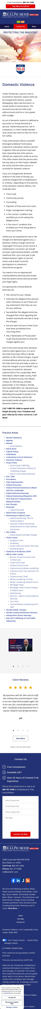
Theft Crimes (11, 537)
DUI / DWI (10, 476)
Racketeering (15, 593)
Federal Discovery (13, 485)
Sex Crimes (11, 532)
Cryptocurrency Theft (19, 576)
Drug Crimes (11, 462)
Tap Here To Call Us (20, 6)
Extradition (11, 479)
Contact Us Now (20, 834)
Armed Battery (16, 446)
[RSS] (28, 880)
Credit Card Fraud (17, 562)
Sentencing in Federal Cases (18, 515)
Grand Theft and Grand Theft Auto (24, 546)
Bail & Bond (11, 449)
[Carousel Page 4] (27, 666)
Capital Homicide (17, 510)
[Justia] (23, 880)
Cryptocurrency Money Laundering (24, 568)
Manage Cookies (11, 943)
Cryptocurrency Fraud (19, 565)
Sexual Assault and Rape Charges (23, 535)
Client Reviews (20, 679)
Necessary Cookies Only (11, 1003)
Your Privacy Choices (16, 940)
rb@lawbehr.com (10, 872)
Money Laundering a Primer (21, 579)
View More (20, 738)
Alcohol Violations (14, 437)
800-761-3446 (18, 865)
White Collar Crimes (14, 554)
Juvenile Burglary (17, 549)
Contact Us (20, 26)
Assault (9, 443)
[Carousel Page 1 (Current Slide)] (13, 666)
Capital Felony (12, 451)
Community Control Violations (19, 457)
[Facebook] (13, 880)
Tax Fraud (14, 601)
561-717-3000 (15, 868)
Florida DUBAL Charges (16, 610)
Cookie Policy (32, 940)
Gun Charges (11, 504)
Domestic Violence (14, 460)
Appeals (9, 440)
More (34, 26)
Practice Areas (10, 432)
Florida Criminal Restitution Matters (21, 612)
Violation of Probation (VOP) (18, 551)
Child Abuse (11, 454)
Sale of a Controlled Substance (22, 474)
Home (7, 26)
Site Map (20, 919)
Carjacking (14, 543)
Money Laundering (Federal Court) (24, 582)
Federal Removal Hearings (17, 493)
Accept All (11, 997)
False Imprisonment (14, 482)
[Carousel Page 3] (22, 666)
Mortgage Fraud (16, 585)
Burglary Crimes (16, 540)
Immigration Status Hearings (18, 615)
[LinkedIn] (18, 880)
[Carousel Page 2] (18, 666)
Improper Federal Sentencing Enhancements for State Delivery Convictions (23, 526)
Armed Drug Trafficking (19, 465)
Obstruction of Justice (15, 512)
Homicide (10, 507)
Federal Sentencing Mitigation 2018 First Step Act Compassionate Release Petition (21, 499)
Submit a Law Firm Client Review (20, 747)
